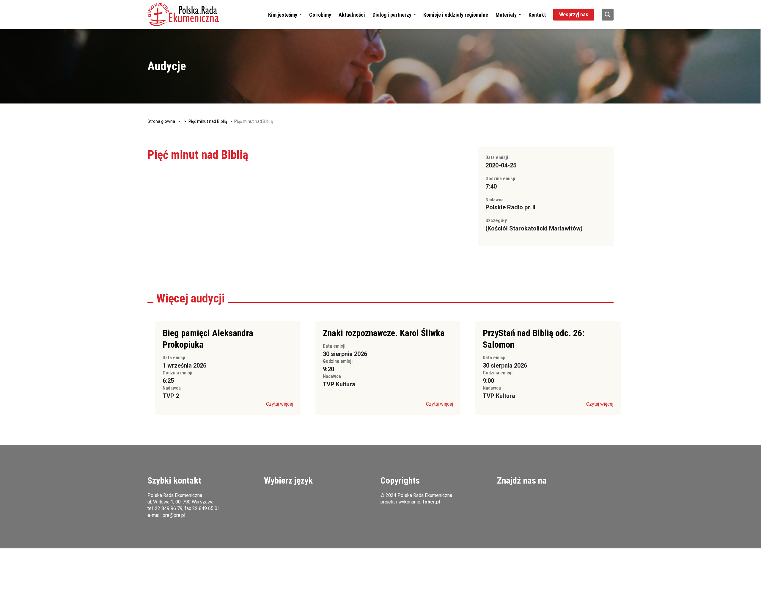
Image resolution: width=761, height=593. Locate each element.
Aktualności (352, 15)
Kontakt (537, 15)
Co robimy (320, 15)
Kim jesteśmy (282, 15)
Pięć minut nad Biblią (207, 121)
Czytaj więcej (279, 404)
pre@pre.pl (174, 515)
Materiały (506, 15)
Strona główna (161, 121)
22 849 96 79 (169, 508)
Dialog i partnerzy (391, 15)
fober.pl (431, 502)
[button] (183, 14)
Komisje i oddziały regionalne (455, 15)
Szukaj (608, 15)
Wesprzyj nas (573, 14)
